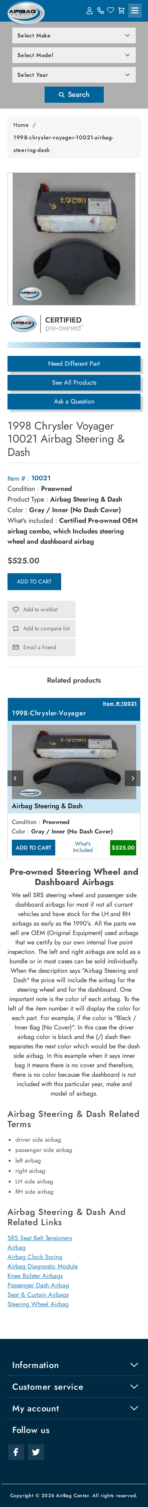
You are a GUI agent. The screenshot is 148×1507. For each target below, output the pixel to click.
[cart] (121, 11)
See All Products (74, 382)
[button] (135, 11)
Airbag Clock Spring (34, 1256)
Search (78, 94)
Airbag (16, 1247)
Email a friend (39, 647)
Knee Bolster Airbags (35, 1275)
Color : (17, 510)
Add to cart (34, 581)
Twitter (36, 1452)
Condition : (23, 488)
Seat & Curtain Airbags (38, 1294)
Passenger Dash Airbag (38, 1285)
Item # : (18, 478)
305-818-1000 (101, 11)
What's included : (32, 520)
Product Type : (27, 499)
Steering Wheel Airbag (38, 1304)
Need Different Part (74, 363)
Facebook (16, 1452)
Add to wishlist (40, 609)
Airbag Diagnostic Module (42, 1266)
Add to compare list (46, 628)
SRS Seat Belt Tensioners (39, 1237)
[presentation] (15, 778)
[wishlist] (111, 11)
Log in (90, 11)
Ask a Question (74, 401)
